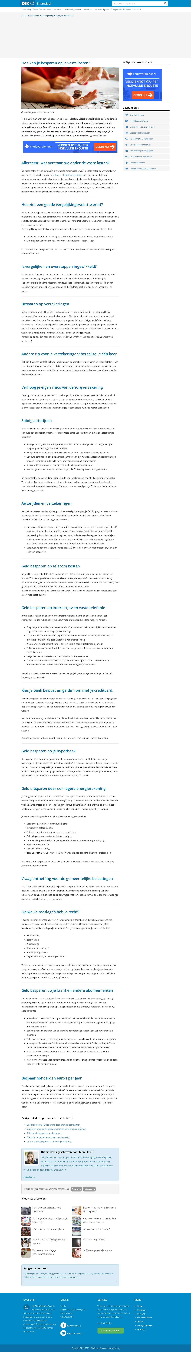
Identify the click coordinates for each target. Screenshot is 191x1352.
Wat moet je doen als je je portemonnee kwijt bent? (44, 1252)
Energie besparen (136, 115)
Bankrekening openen (72, 9)
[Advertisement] (95, 39)
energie (78, 175)
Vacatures (141, 1329)
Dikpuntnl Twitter (74, 1333)
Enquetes (98, 9)
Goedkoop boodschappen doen (142, 168)
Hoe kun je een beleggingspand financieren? (46, 1209)
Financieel (44, 3)
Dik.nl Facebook (74, 1325)
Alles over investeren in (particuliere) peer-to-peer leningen (99, 1220)
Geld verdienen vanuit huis (140, 156)
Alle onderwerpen (144, 1317)
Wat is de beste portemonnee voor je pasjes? (48, 1137)
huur (57, 175)
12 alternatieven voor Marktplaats (48, 1229)
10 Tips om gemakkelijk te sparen (98, 1250)
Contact (140, 1321)
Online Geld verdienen (42, 9)
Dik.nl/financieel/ (42, 1306)
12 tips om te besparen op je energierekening (49, 1141)
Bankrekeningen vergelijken (141, 150)
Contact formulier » (111, 1330)
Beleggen (127, 9)
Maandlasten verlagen (138, 121)
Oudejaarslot (116, 9)
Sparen (106, 9)
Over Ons (141, 1314)
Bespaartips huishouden (139, 133)
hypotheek (68, 175)
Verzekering (26, 9)
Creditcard (137, 9)
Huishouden (89, 1189)
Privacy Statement (144, 1325)
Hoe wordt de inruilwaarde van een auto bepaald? (99, 1209)
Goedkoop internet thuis (139, 145)
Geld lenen (57, 9)
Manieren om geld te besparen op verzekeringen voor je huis (57, 1129)
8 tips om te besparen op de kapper (44, 1133)
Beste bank (87, 9)
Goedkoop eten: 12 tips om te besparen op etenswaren (53, 1124)
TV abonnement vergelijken (141, 139)
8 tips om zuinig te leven (94, 1239)
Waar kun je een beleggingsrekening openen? (48, 1241)
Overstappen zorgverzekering (141, 127)
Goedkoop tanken (137, 162)
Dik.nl (82, 1348)
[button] (165, 3)
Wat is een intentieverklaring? (96, 1229)
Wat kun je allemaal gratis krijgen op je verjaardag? (49, 1220)
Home (139, 1306)
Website (30, 1177)
